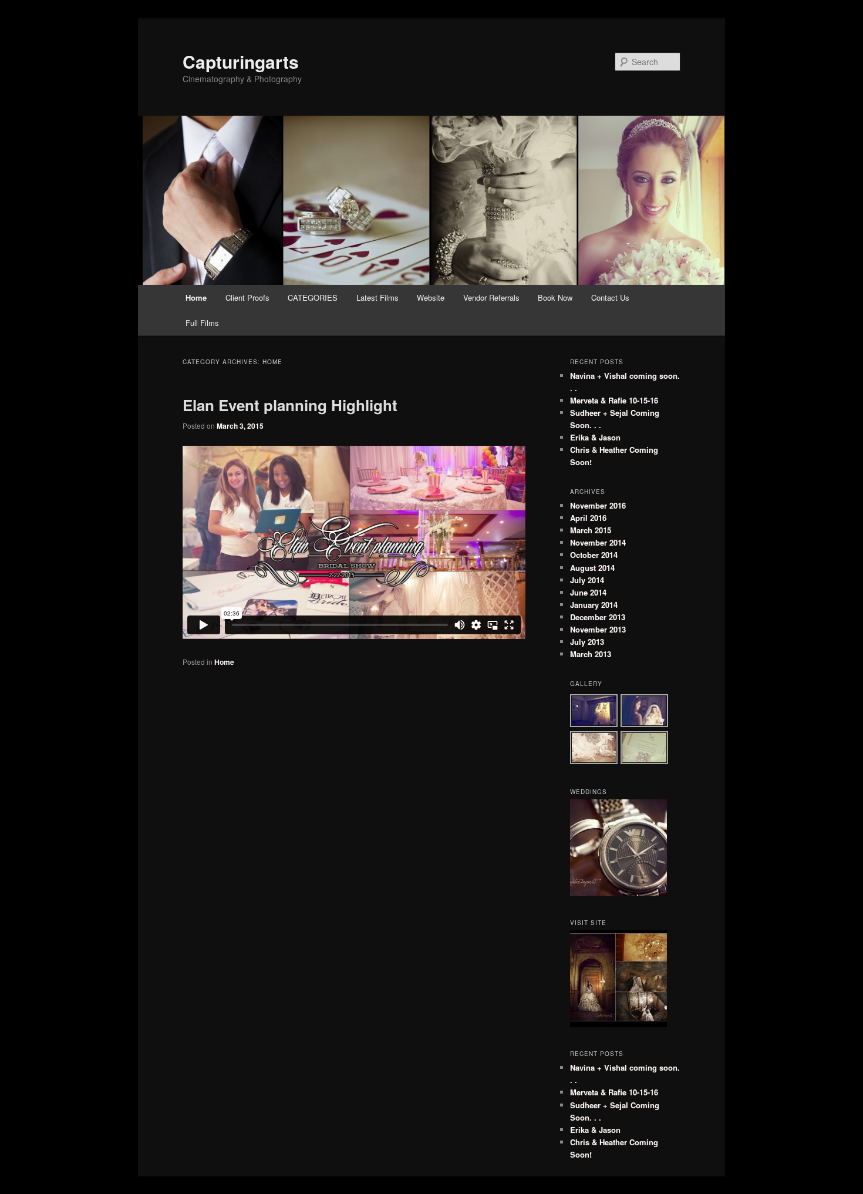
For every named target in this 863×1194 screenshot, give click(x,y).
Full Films (202, 322)
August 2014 (592, 567)
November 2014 (598, 542)
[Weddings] (618, 893)
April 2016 (588, 517)
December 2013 (597, 617)
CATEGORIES (313, 297)
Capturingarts (241, 61)
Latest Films (377, 297)
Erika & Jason (595, 437)
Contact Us (610, 297)
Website (430, 297)
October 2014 (594, 554)
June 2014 (588, 592)
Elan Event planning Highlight (290, 405)
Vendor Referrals (491, 297)
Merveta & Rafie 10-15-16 (614, 400)
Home (196, 297)
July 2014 (587, 580)
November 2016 (598, 505)
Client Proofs (247, 297)
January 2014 (594, 604)
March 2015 (590, 530)
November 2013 (598, 629)
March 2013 (590, 654)
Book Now (555, 297)
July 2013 (587, 641)
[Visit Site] (618, 1024)
